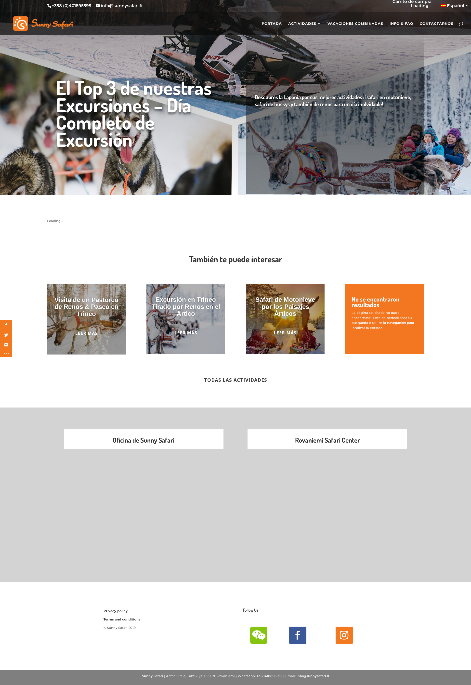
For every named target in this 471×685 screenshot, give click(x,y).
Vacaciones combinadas (355, 24)
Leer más (86, 333)
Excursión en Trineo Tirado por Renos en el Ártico (186, 306)
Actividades (302, 24)
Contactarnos (436, 24)
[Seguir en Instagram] (344, 635)
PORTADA (272, 24)
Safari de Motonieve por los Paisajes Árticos (285, 306)
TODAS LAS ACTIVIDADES (235, 380)
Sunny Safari (152, 676)
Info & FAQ (401, 24)
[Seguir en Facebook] (297, 635)
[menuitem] (455, 7)
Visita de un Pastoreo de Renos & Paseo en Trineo (86, 306)
